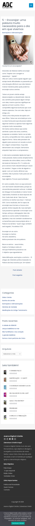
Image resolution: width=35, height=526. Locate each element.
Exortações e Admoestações (12, 33)
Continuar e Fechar (18, 523)
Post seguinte (17, 275)
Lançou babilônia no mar (10, 329)
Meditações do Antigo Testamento (14, 310)
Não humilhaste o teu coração (13, 332)
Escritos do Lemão (8, 300)
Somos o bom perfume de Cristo (13, 338)
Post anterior (17, 270)
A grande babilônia (8, 335)
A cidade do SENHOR (9, 325)
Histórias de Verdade (9, 307)
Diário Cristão (7, 297)
